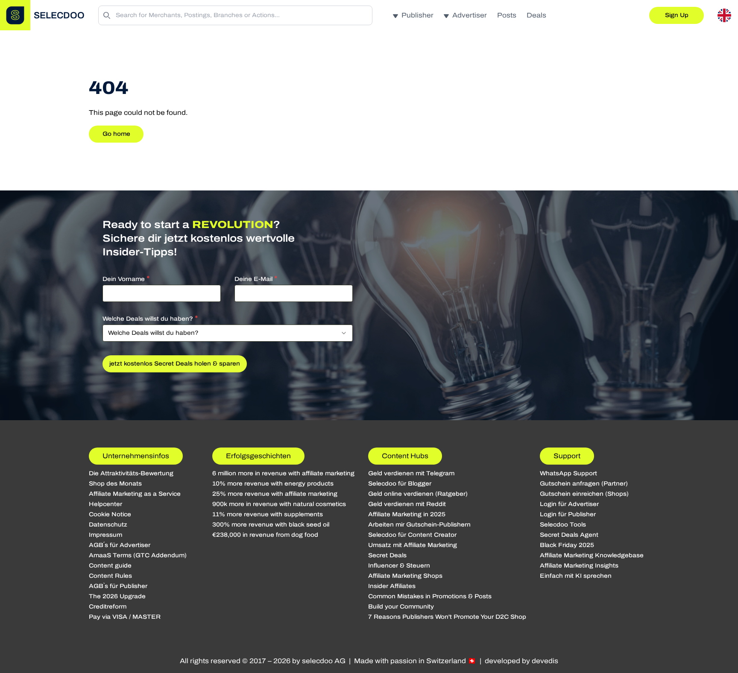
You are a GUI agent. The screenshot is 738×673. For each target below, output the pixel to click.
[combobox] (227, 333)
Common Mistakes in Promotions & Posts (430, 596)
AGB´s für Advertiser (119, 545)
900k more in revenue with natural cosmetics (279, 504)
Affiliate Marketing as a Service (135, 494)
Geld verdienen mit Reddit (407, 504)
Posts (506, 15)
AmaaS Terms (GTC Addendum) (138, 555)
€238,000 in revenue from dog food (265, 535)
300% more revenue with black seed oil (270, 524)
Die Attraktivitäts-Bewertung (131, 473)
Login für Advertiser (569, 504)
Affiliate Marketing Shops (405, 576)
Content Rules (110, 576)
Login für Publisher (568, 514)
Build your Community (401, 606)
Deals (536, 15)
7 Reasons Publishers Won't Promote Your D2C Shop (447, 617)
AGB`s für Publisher (118, 586)
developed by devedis (521, 660)
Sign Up (676, 15)
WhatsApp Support (568, 473)
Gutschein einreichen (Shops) (584, 494)
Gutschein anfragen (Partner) (584, 483)
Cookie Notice (110, 514)
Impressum (105, 535)
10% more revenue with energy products (273, 483)
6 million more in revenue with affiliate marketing (283, 473)
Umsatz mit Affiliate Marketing (412, 545)
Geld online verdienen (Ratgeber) (418, 494)
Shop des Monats (115, 483)
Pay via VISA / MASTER (125, 617)
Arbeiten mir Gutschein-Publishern (419, 524)
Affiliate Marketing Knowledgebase (592, 555)
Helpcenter (105, 504)
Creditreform (107, 606)
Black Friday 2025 (567, 545)
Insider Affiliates (392, 586)
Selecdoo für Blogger (399, 483)
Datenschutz (108, 524)
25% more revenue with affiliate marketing (274, 494)
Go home (116, 134)
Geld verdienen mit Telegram (411, 473)
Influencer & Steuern (399, 565)
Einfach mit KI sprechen (576, 576)
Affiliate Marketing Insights (579, 565)
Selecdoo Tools (563, 524)
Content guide (110, 565)
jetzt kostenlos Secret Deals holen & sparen (174, 363)
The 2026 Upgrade (117, 596)
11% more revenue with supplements (267, 514)
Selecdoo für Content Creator (412, 535)
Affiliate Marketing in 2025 (406, 514)
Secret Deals (387, 555)
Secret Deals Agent (569, 535)
